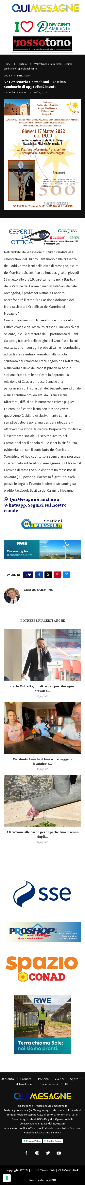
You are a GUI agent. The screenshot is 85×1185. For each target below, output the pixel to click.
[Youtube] (59, 1153)
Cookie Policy (54, 1141)
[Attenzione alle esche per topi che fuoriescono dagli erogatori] (42, 801)
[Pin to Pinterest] (57, 574)
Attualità (7, 1079)
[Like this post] (29, 574)
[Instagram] (37, 1153)
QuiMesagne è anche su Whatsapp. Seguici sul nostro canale (35, 505)
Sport (74, 1079)
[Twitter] (48, 1153)
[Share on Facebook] (39, 574)
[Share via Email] (66, 574)
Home (7, 64)
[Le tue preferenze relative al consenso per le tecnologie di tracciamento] (7, 1178)
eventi (59, 1079)
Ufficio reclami (48, 1084)
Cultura (23, 64)
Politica (43, 1079)
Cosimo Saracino (17, 92)
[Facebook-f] (26, 1153)
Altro (68, 1084)
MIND (52, 1180)
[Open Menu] (4, 8)
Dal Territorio (22, 1084)
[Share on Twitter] (48, 574)
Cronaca (25, 1079)
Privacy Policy (33, 1141)
